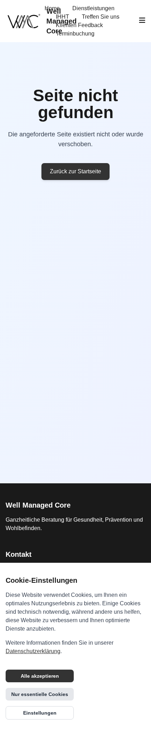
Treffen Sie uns (100, 17)
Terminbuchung (75, 34)
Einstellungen (40, 713)
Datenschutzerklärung (33, 651)
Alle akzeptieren (40, 676)
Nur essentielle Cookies (39, 694)
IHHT (62, 17)
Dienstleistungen (93, 8)
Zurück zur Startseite (75, 171)
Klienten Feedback (79, 25)
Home (52, 8)
